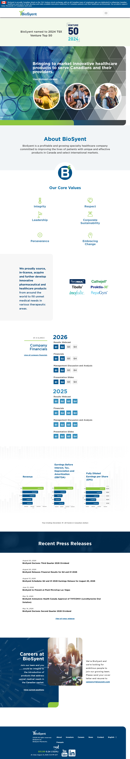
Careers (81, 737)
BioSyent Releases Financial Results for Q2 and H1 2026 (49, 572)
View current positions (34, 690)
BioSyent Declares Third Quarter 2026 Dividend (45, 563)
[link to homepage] (39, 732)
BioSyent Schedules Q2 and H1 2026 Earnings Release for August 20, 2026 (58, 581)
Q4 (75, 401)
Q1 (56, 347)
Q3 (68, 401)
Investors (70, 737)
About (59, 737)
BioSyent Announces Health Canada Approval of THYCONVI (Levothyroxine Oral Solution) (61, 600)
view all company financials (35, 355)
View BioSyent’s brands (45, 79)
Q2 (62, 347)
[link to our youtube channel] (64, 753)
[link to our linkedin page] (72, 753)
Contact (100, 737)
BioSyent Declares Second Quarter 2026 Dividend (46, 611)
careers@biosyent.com (98, 682)
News (90, 737)
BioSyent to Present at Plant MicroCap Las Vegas (46, 590)
